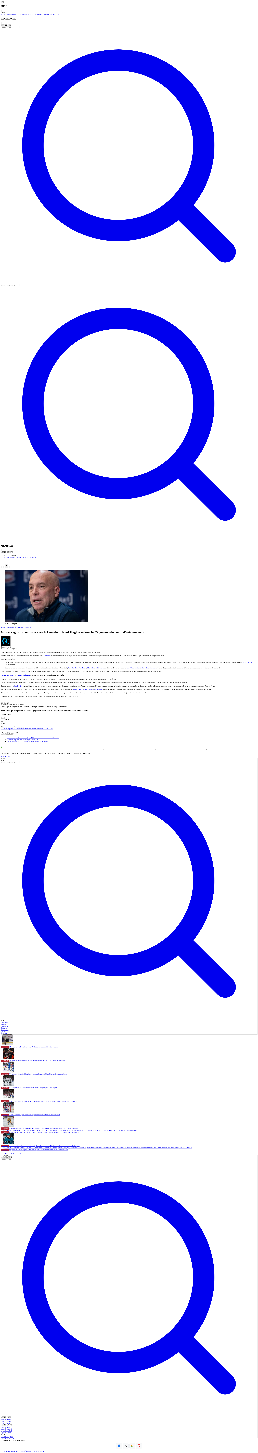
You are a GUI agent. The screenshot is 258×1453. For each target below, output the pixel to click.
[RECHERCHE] (129, 283)
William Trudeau (150, 668)
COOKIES (29, 1451)
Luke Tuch (130, 668)
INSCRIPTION (16, 557)
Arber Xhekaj (77, 689)
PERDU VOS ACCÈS (28, 557)
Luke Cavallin (247, 662)
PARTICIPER (5, 757)
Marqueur (4, 627)
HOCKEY (42, 14)
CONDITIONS (6, 1451)
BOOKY (4, 14)
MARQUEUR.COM (7, 1438)
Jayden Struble (87, 689)
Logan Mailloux (23, 675)
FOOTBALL (30, 14)
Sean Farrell (82, 668)
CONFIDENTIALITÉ (18, 1451)
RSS (35, 1451)
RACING (49, 14)
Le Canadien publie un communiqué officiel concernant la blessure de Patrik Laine (27, 729)
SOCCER (55, 14)
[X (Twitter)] (126, 1446)
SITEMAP (40, 1451)
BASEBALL (11, 14)
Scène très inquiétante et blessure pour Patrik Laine (23, 740)
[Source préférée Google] (132, 1446)
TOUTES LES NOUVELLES (11, 1153)
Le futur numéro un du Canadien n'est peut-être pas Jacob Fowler (27, 741)
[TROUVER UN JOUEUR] (129, 541)
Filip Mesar (100, 668)
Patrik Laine (18, 686)
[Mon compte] (9, 567)
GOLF (37, 14)
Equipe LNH (11, 627)
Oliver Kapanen (7, 675)
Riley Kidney (91, 668)
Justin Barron (98, 689)
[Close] (1, 11)
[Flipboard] (139, 1446)
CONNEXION (6, 557)
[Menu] (1, 567)
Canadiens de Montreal (23, 627)
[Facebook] (119, 1446)
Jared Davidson (73, 668)
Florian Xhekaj (139, 668)
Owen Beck (46, 655)
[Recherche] (3, 567)
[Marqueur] (129, 561)
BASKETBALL (20, 14)
